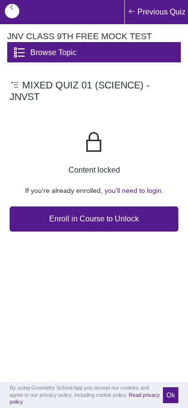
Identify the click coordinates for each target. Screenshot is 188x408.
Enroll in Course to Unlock (94, 219)
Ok (170, 395)
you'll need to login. (134, 190)
